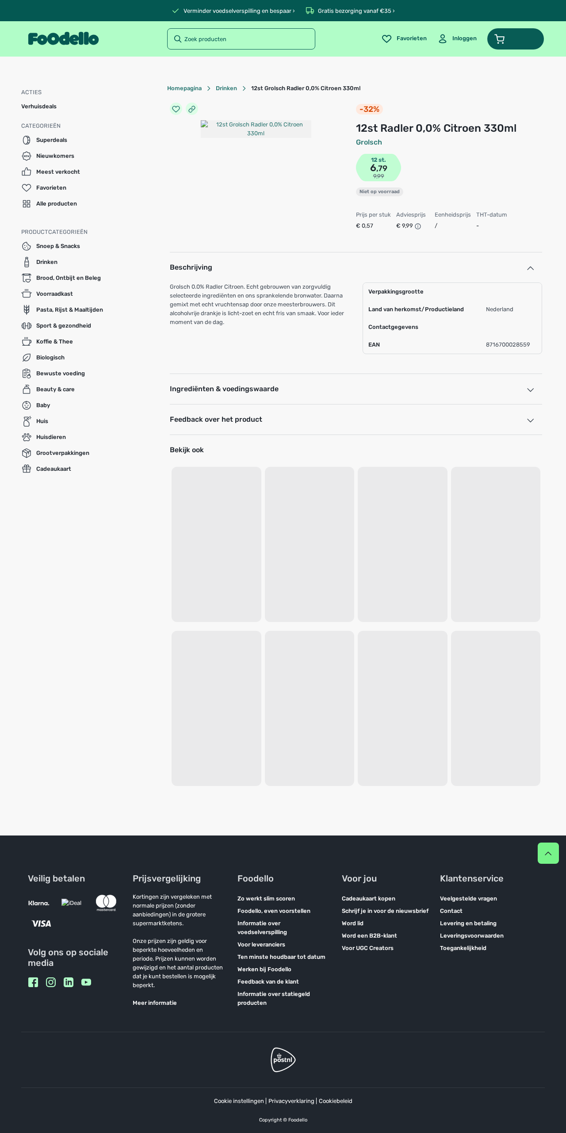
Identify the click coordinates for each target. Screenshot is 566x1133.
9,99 (378, 176)
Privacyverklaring (291, 1101)
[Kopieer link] (192, 109)
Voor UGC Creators (368, 948)
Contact (451, 911)
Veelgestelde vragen (468, 898)
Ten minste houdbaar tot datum (281, 957)
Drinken (226, 88)
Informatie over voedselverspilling (262, 927)
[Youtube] (86, 982)
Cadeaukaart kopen (368, 898)
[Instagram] (51, 982)
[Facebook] (33, 982)
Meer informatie (155, 1002)
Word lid (352, 923)
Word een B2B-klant (369, 935)
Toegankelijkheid (463, 948)
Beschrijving (191, 267)
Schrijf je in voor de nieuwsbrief (385, 911)
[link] (457, 39)
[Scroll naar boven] (548, 853)
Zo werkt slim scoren (266, 898)
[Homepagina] (63, 39)
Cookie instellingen (239, 1101)
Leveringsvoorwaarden (472, 935)
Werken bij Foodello (264, 969)
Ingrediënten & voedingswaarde (224, 389)
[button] (515, 39)
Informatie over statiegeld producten (273, 998)
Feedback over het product (216, 419)
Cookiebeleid (335, 1101)
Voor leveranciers (261, 944)
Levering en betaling (468, 923)
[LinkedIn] (68, 982)
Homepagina (184, 88)
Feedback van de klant (268, 981)
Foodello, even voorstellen (273, 911)
